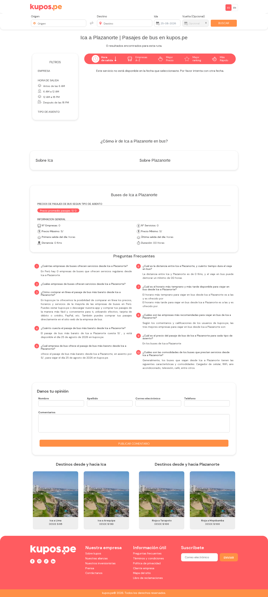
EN (234, 7)
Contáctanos (93, 573)
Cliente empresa (143, 568)
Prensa (89, 568)
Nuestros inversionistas (100, 563)
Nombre (43, 398)
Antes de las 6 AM (54, 86)
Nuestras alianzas (96, 558)
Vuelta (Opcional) (193, 16)
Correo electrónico (147, 398)
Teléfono (190, 398)
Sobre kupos (93, 553)
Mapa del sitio (142, 573)
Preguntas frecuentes (147, 553)
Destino (102, 16)
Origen (35, 16)
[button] (58, 23)
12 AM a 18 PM (51, 97)
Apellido (92, 398)
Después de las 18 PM (56, 102)
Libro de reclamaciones (148, 578)
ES (228, 7)
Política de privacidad (147, 563)
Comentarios (46, 412)
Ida (156, 16)
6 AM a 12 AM (51, 91)
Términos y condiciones (148, 558)
